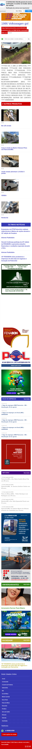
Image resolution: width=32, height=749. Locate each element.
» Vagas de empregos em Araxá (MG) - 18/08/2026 (12, 413)
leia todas (27, 399)
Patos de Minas (5, 702)
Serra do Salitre (5, 711)
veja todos (26, 584)
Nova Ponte (4, 699)
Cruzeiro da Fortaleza (7, 684)
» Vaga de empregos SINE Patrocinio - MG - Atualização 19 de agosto (14, 406)
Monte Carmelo (5, 696)
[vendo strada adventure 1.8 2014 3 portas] (10, 161)
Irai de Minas (4, 693)
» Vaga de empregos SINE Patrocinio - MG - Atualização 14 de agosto (14, 421)
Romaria (3, 714)
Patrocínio (4, 705)
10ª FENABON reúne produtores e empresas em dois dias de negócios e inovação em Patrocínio (14, 259)
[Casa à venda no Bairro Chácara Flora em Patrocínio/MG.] (10, 138)
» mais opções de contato (9, 734)
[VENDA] (10, 185)
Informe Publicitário (7, 237)
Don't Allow (19, 11)
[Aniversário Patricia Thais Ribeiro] (16, 597)
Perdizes (3, 708)
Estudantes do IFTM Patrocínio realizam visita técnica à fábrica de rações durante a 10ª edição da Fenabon (15, 231)
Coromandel (4, 681)
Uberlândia (4, 721)
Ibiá (2, 690)
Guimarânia (4, 687)
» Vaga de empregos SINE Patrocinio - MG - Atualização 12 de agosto (14, 435)
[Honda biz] (10, 207)
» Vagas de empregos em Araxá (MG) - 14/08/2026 (12, 428)
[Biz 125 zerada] (10, 115)
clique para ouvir (16, 365)
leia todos (27, 473)
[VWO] (6, 11)
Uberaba (3, 717)
